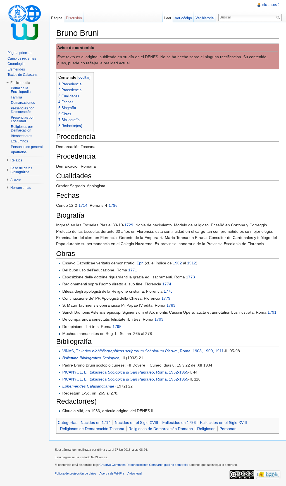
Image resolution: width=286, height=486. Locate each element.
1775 (168, 291)
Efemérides (16, 69)
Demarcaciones (23, 103)
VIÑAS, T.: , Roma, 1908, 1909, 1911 (143, 351)
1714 (82, 205)
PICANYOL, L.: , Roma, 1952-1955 (125, 372)
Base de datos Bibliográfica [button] (21, 170)
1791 (272, 312)
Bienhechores (21, 136)
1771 (132, 270)
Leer (167, 18)
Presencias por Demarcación (22, 110)
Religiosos (206, 428)
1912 (191, 263)
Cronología (16, 64)
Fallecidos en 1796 (179, 422)
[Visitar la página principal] (24, 22)
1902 (177, 263)
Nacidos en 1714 (96, 422)
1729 (128, 225)
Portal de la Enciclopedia (21, 90)
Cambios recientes (22, 58)
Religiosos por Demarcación (22, 129)
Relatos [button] (16, 160)
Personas (228, 428)
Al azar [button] (15, 180)
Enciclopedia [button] (20, 83)
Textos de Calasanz (22, 75)
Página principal (20, 53)
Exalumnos (19, 141)
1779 (165, 298)
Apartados (19, 152)
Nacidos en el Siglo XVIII (136, 422)
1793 (158, 319)
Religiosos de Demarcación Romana (160, 428)
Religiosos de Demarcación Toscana (92, 428)
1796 (113, 205)
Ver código (183, 18)
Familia (16, 97)
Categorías (67, 422)
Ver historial (205, 18)
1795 (117, 326)
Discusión (74, 18)
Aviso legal (134, 473)
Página (56, 18)
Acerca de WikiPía (111, 473)
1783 (170, 305)
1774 (166, 284)
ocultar (83, 77)
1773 (190, 277)
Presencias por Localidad (22, 119)
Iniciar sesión (271, 5)
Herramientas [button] (20, 188)
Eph (140, 263)
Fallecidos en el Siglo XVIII (223, 422)
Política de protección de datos (75, 473)
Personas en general (27, 147)
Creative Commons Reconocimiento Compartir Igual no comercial (143, 464)
